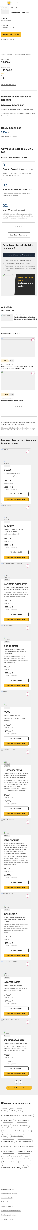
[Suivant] (20, 227)
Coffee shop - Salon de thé (10, 1115)
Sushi (26, 1157)
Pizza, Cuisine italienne (24, 1141)
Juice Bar (27, 1131)
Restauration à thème (24, 1151)
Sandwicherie (17, 1157)
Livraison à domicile (17, 1136)
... (4, 7)
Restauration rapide (8, 1151)
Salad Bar (5, 1157)
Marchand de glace (8, 1141)
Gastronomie (6, 1131)
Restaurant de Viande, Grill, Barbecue (24, 1146)
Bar (12, 1110)
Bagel (4, 1110)
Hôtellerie (17, 1131)
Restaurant (6, 1146)
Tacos (4, 1162)
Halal (25, 1167)
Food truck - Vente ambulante (20, 1125)
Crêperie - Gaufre (27, 1115)
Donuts (5, 1125)
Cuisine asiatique (7, 1120)
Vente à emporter (24, 1162)
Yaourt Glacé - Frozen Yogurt (11, 1167)
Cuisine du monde (22, 1120)
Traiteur (13, 1162)
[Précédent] (16, 227)
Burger (19, 1110)
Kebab (5, 1136)
